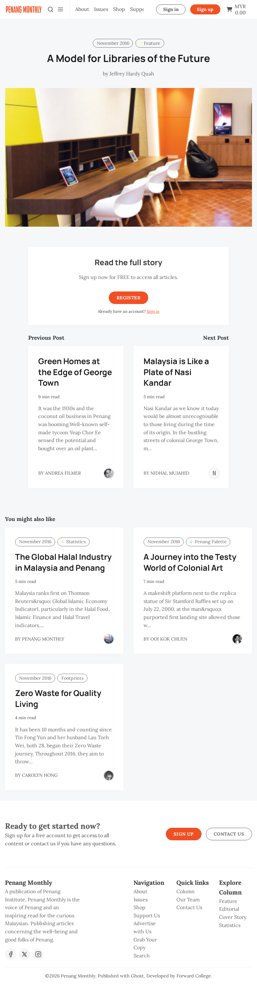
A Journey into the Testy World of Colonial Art (190, 562)
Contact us (229, 834)
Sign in (171, 9)
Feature (152, 43)
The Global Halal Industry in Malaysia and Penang (63, 562)
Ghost (137, 976)
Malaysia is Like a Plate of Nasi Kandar (176, 372)
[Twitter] (24, 954)
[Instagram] (38, 954)
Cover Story (232, 917)
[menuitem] (82, 9)
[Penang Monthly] (108, 639)
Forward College (193, 976)
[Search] (50, 9)
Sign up (205, 9)
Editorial (229, 909)
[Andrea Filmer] (108, 473)
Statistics (76, 541)
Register (128, 298)
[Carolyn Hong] (108, 775)
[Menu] (60, 9)
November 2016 (113, 43)
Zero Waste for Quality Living (58, 698)
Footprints (72, 678)
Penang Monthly (78, 976)
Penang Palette (211, 541)
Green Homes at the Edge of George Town (75, 372)
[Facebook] (10, 954)
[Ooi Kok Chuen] (237, 639)
